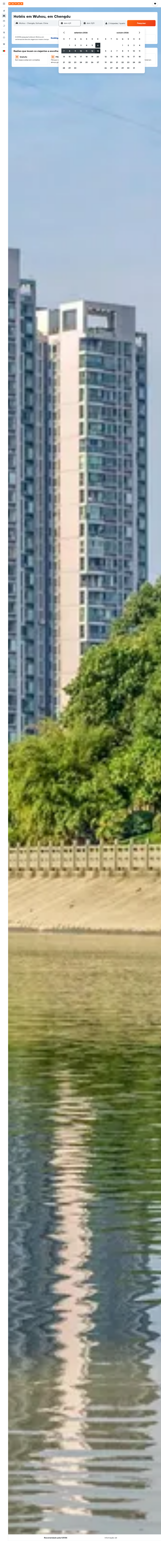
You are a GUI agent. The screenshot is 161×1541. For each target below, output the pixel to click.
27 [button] (98, 62)
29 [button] (69, 68)
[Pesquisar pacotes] (4, 25)
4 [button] (86, 45)
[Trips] (4, 44)
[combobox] (38, 23)
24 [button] (81, 62)
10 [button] (81, 51)
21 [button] (64, 62)
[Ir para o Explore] (4, 32)
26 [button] (92, 62)
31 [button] (134, 68)
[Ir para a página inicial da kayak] (15, 3)
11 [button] (86, 51)
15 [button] (69, 56)
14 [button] (64, 56)
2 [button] (75, 45)
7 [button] (63, 51)
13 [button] (98, 51)
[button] (4, 3)
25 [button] (86, 62)
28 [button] (64, 68)
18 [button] (86, 56)
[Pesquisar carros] (4, 20)
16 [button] (75, 56)
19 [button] (92, 56)
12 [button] (92, 51)
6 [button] (97, 45)
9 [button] (75, 51)
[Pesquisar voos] (4, 11)
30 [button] (75, 68)
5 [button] (92, 45)
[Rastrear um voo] (4, 37)
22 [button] (69, 62)
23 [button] (75, 62)
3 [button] (80, 45)
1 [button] (69, 45)
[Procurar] (4, 15)
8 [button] (69, 51)
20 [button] (98, 56)
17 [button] (81, 56)
